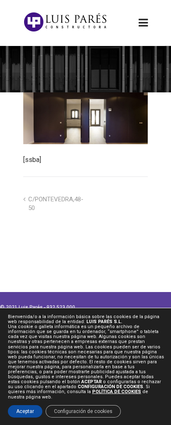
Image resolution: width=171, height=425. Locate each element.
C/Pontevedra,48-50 (55, 204)
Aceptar (25, 411)
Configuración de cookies (83, 411)
